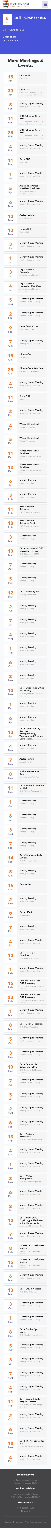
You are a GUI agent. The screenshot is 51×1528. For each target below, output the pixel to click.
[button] (45, 4)
